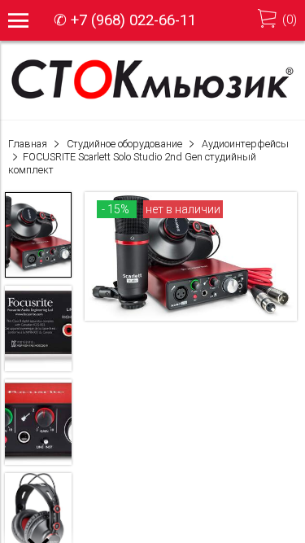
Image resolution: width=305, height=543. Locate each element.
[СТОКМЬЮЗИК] (152, 97)
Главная (27, 144)
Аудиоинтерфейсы (245, 144)
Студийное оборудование (124, 144)
